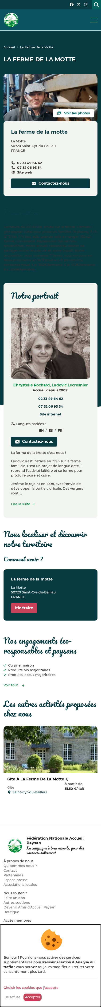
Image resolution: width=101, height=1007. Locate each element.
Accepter (32, 997)
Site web (24, 172)
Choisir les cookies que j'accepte (31, 988)
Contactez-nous (53, 183)
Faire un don (14, 898)
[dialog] (50, 965)
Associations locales (20, 885)
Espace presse (16, 880)
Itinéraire (24, 608)
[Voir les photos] (50, 97)
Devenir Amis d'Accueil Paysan (29, 907)
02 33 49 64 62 (29, 163)
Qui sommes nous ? (20, 866)
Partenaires (13, 875)
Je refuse (12, 997)
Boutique (11, 912)
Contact (10, 870)
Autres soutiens (17, 902)
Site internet (50, 414)
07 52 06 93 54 (29, 168)
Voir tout (11, 685)
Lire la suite (20, 504)
